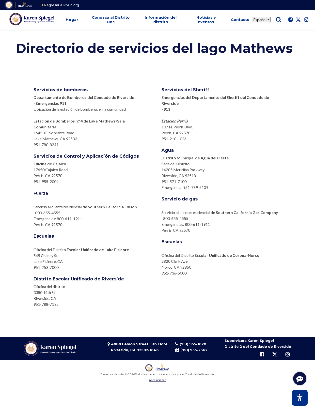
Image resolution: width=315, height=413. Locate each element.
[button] (72, 20)
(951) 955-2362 (193, 350)
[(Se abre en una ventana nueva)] (19, 5)
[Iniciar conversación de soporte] (299, 378)
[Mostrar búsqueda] (278, 20)
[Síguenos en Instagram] (306, 20)
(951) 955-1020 (193, 344)
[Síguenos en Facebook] (290, 20)
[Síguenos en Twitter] (298, 20)
